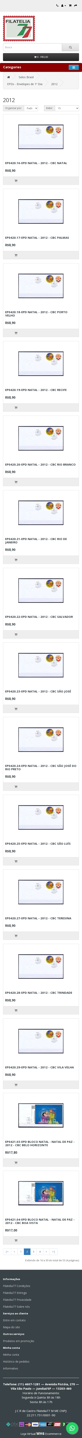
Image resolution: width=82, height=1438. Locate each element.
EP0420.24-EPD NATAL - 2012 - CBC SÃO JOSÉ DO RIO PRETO (40, 767)
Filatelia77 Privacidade (17, 1300)
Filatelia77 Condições (16, 1286)
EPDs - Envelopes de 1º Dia (24, 84)
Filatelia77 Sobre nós (16, 1306)
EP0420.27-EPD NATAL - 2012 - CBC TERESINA (38, 918)
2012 (54, 84)
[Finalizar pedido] (75, 5)
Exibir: (49, 108)
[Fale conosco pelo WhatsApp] (72, 1428)
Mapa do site (11, 1327)
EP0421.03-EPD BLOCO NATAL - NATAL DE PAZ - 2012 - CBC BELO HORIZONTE (40, 1143)
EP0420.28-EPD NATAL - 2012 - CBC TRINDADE (38, 993)
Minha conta (11, 1354)
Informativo (10, 1368)
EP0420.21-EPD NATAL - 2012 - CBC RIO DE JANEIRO (36, 540)
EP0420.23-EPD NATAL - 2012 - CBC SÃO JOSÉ (38, 691)
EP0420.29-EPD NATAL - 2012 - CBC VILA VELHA (39, 1067)
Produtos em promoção (18, 1341)
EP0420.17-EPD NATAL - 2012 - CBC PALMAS (37, 238)
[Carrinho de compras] (70, 5)
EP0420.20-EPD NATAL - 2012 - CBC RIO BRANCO (40, 464)
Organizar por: (13, 108)
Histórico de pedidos (16, 1361)
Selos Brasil (26, 77)
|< (7, 1251)
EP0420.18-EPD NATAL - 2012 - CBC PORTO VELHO (36, 313)
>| (53, 1251)
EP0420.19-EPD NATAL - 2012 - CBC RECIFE (36, 390)
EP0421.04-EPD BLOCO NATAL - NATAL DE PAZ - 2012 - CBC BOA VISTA (40, 1221)
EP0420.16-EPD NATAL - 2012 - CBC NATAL (36, 163)
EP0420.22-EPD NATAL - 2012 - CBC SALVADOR (39, 617)
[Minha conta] (63, 5)
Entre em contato (14, 1320)
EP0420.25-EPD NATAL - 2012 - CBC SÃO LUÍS (38, 843)
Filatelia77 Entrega (15, 1293)
